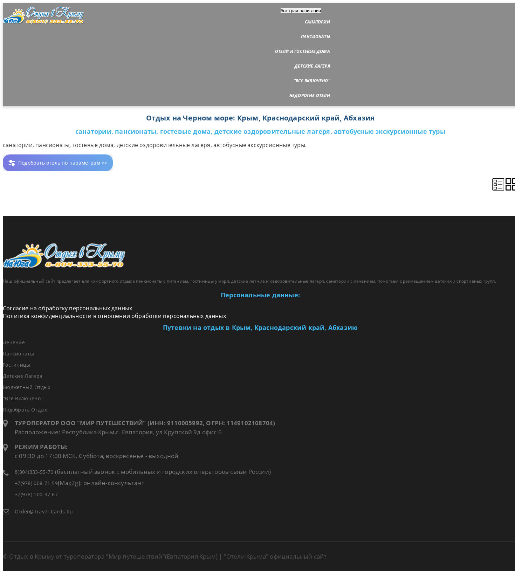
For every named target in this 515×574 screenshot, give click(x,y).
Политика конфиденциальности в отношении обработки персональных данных (114, 316)
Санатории (317, 22)
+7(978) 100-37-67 (36, 494)
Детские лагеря (312, 66)
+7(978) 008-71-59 (36, 483)
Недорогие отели (309, 95)
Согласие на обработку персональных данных (67, 308)
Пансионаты (315, 37)
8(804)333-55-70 (34, 472)
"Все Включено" (312, 81)
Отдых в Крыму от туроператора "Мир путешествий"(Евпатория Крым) (113, 556)
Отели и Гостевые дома (302, 51)
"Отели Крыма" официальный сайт (275, 556)
